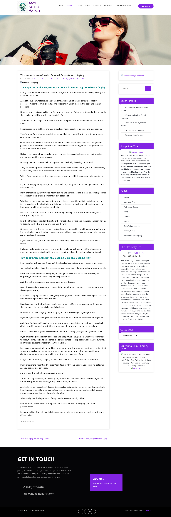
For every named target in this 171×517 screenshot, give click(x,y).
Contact (127, 216)
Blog (88, 5)
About (96, 5)
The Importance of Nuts (78, 79)
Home (61, 5)
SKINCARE (146, 6)
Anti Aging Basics (131, 207)
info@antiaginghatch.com (38, 493)
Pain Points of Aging (132, 226)
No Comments (36, 79)
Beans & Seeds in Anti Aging (60, 79)
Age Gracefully (130, 202)
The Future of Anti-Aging (134, 130)
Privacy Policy (129, 231)
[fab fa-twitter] (80, 511)
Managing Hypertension (133, 135)
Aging (69, 5)
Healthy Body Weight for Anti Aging (94, 438)
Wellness (108, 5)
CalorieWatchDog (123, 5)
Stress (78, 5)
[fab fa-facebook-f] (74, 511)
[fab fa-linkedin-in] (87, 511)
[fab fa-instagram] (93, 511)
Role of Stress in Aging (133, 235)
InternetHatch (148, 510)
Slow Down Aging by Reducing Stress (33, 438)
